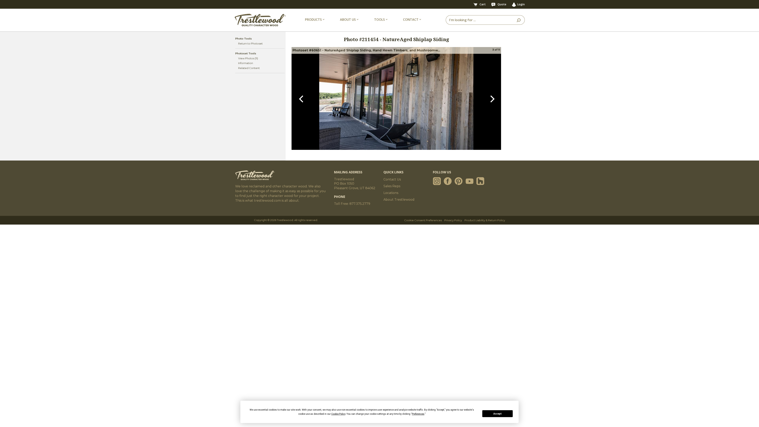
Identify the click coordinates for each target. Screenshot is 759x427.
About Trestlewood (398, 199)
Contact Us (392, 179)
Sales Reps (391, 186)
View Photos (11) (248, 58)
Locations (390, 193)
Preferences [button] (418, 414)
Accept (497, 413)
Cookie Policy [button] (338, 414)
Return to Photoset (250, 43)
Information (245, 63)
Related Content (249, 68)
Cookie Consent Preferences (423, 220)
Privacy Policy (453, 220)
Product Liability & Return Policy (484, 220)
